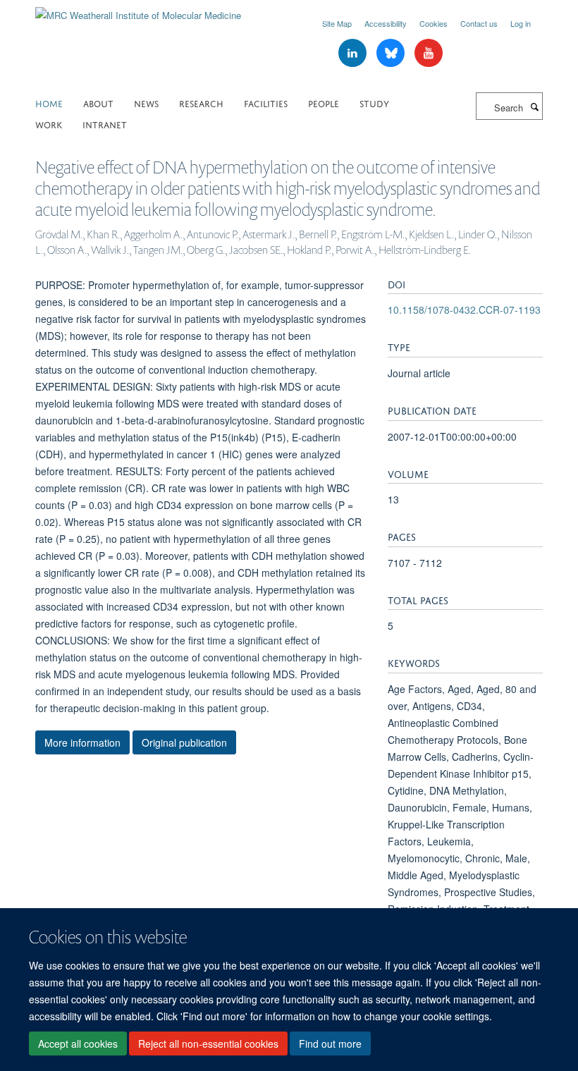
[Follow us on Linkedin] (353, 53)
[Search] (534, 106)
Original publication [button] (184, 742)
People (323, 102)
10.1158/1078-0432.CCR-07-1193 (464, 309)
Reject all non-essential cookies (208, 1043)
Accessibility (385, 23)
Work (48, 123)
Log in (520, 23)
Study (374, 102)
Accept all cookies (78, 1043)
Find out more (330, 1043)
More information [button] (82, 742)
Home (49, 102)
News (146, 102)
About (98, 102)
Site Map (337, 23)
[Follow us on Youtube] (428, 53)
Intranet (104, 123)
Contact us (479, 23)
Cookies (433, 23)
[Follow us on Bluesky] (391, 53)
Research (201, 102)
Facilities (266, 102)
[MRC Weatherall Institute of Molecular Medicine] (138, 10)
